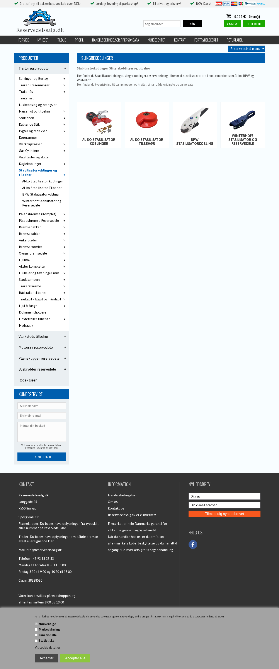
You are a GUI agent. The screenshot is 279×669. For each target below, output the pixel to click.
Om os (113, 502)
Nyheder (43, 40)
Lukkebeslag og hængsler (38, 105)
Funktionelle (48, 635)
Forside (24, 40)
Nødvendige (47, 624)
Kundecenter (156, 40)
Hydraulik (26, 325)
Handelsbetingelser (122, 495)
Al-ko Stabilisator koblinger (42, 181)
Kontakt (180, 40)
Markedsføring (49, 629)
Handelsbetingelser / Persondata (115, 40)
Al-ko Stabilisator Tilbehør (42, 188)
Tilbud (61, 40)
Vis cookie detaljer (47, 647)
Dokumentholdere (32, 312)
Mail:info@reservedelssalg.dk (40, 550)
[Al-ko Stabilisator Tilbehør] (147, 120)
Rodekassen (28, 380)
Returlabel (235, 40)
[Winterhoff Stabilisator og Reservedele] (242, 120)
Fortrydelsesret (206, 40)
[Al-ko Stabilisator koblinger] (99, 120)
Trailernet (26, 98)
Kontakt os (116, 508)
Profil (79, 40)
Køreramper (28, 137)
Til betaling (254, 23)
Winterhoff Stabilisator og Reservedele (41, 203)
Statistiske (46, 640)
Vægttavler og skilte (34, 157)
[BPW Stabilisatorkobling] (195, 120)
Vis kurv (232, 23)
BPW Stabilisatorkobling (40, 194)
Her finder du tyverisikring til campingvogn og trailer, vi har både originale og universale (135, 84)
